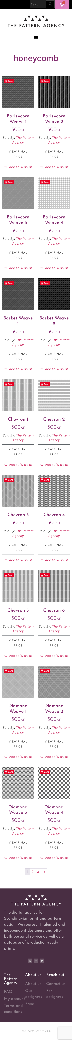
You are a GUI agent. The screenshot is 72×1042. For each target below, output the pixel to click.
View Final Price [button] (18, 154)
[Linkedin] (42, 961)
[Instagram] (30, 961)
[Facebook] (36, 961)
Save (10, 80)
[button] (36, 37)
